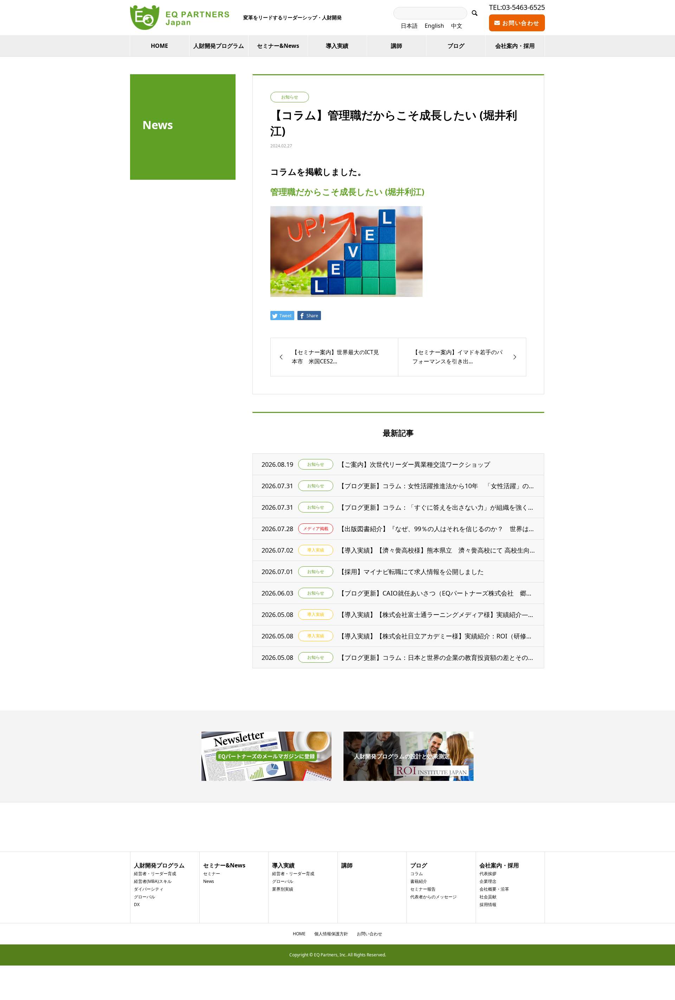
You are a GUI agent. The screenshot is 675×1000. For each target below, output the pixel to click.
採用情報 (488, 904)
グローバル (144, 897)
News (208, 881)
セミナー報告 (423, 889)
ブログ (456, 46)
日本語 (409, 25)
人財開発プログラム (218, 46)
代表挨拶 (488, 874)
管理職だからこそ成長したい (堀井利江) (347, 191)
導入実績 (337, 46)
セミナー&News (278, 46)
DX (137, 904)
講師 (396, 46)
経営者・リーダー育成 (155, 874)
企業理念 (488, 881)
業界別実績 (282, 889)
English (434, 25)
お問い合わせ (520, 23)
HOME (159, 46)
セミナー (211, 874)
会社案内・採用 (515, 46)
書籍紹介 (418, 881)
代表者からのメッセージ (433, 897)
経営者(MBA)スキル (153, 881)
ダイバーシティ (148, 889)
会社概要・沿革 (494, 889)
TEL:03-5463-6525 (517, 7)
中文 (456, 25)
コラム (416, 874)
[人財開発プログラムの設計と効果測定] (408, 778)
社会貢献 (488, 897)
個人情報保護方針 (331, 934)
